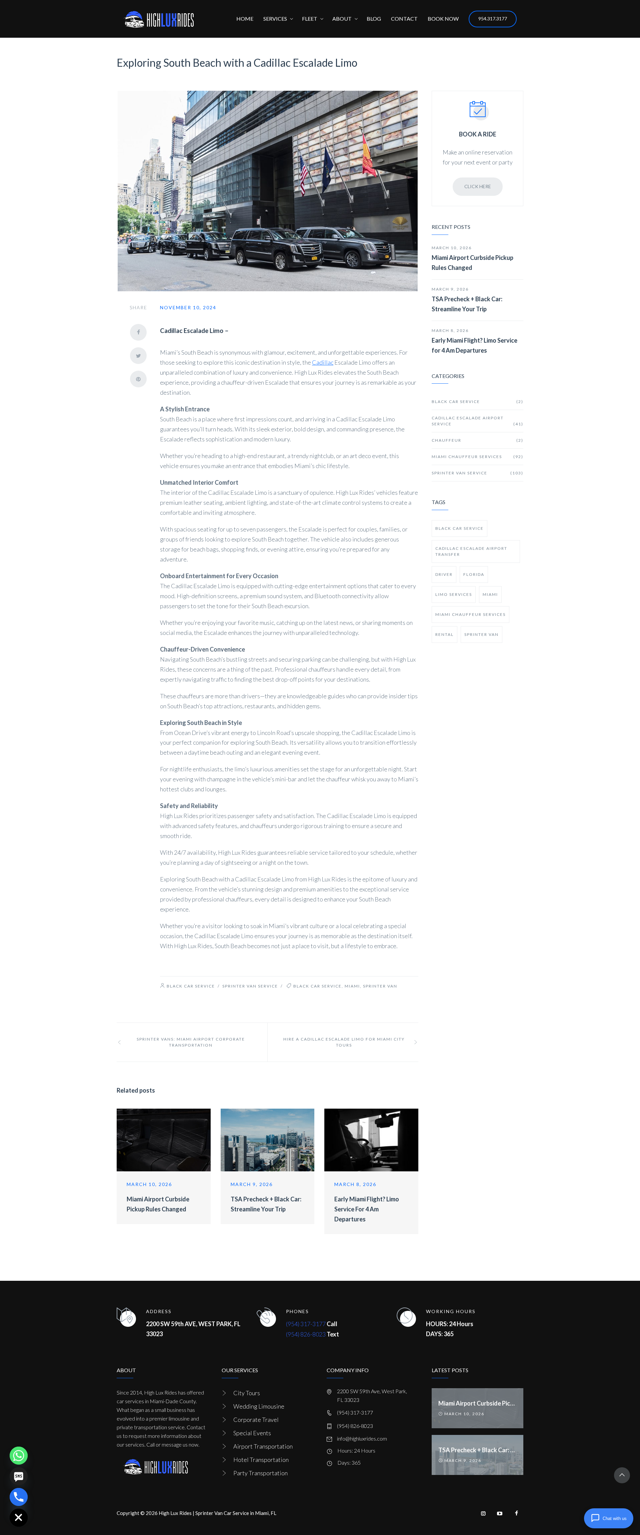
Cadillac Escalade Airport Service (477, 420)
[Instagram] (483, 1513)
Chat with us (615, 1518)
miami (352, 986)
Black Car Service (191, 986)
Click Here (477, 186)
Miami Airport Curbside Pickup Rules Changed (472, 262)
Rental (444, 634)
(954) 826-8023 (306, 1334)
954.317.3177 (492, 18)
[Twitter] (138, 355)
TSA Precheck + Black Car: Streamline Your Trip (467, 304)
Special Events (252, 1433)
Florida (473, 574)
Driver (444, 574)
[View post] (164, 1140)
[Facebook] (138, 332)
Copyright (128, 1513)
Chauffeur (477, 440)
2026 (152, 1513)
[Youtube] (500, 1513)
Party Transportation (260, 1473)
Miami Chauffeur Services (477, 456)
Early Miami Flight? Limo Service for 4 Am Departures (366, 1209)
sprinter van (380, 986)
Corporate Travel (256, 1419)
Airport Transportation (263, 1446)
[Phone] (19, 1497)
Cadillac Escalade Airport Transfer (471, 551)
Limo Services (453, 594)
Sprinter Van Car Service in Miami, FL (235, 1513)
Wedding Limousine (258, 1406)
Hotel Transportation (261, 1459)
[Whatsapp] (19, 1456)
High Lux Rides (175, 1513)
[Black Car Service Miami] (158, 19)
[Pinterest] (138, 379)
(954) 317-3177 (306, 1323)
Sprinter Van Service (250, 986)
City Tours (246, 1393)
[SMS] (19, 1476)
